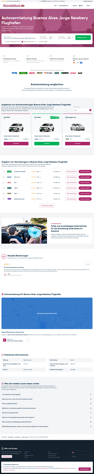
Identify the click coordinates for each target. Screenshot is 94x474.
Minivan (26, 457)
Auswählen (16, 143)
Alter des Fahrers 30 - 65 (29, 41)
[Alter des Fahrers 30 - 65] (22, 41)
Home (5, 437)
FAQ (55, 5)
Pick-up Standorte (7, 36)
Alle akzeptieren (84, 469)
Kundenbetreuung (63, 5)
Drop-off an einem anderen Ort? (12, 41)
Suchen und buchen (85, 171)
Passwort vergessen (52, 453)
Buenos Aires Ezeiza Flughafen (15, 340)
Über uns (27, 451)
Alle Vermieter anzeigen (47, 206)
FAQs (26, 453)
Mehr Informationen (72, 171)
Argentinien (17, 437)
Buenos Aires (25, 437)
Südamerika (10, 437)
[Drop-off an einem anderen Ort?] (4, 41)
